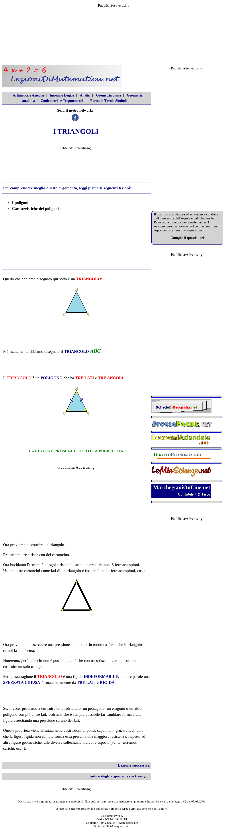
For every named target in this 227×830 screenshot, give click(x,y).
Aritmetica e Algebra (28, 95)
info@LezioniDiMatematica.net (119, 822)
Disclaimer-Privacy (111, 815)
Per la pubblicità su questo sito (112, 826)
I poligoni (20, 202)
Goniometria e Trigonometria (62, 101)
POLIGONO (52, 378)
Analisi (85, 95)
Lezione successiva (134, 765)
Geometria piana (108, 95)
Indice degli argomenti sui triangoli (119, 776)
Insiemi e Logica (62, 95)
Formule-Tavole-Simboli (108, 101)
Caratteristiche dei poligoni (35, 208)
